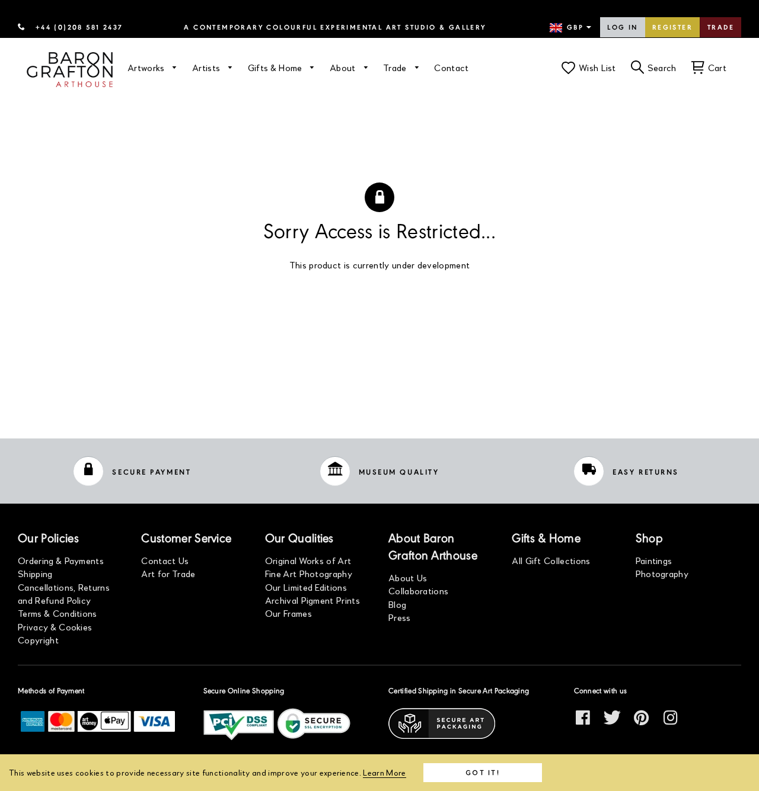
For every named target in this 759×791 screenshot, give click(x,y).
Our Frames (288, 613)
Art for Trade (168, 573)
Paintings (654, 560)
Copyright (38, 639)
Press (399, 617)
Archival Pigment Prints (312, 600)
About (344, 67)
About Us (408, 577)
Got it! (482, 772)
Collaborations (418, 590)
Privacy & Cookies (55, 626)
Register (672, 27)
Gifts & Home (276, 67)
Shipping (35, 573)
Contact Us (165, 560)
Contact (451, 67)
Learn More (384, 772)
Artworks (147, 67)
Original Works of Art (308, 560)
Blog (397, 604)
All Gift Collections (551, 560)
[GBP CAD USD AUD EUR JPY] (571, 27)
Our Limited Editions (306, 587)
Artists (207, 67)
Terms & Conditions (57, 613)
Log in (622, 27)
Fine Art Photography (308, 573)
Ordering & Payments (61, 560)
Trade (720, 27)
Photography (662, 573)
